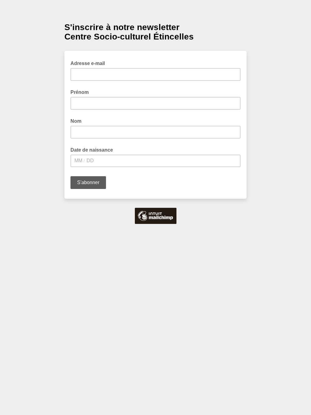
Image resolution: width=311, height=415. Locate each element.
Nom (75, 121)
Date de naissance (91, 150)
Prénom (79, 92)
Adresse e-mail (89, 63)
